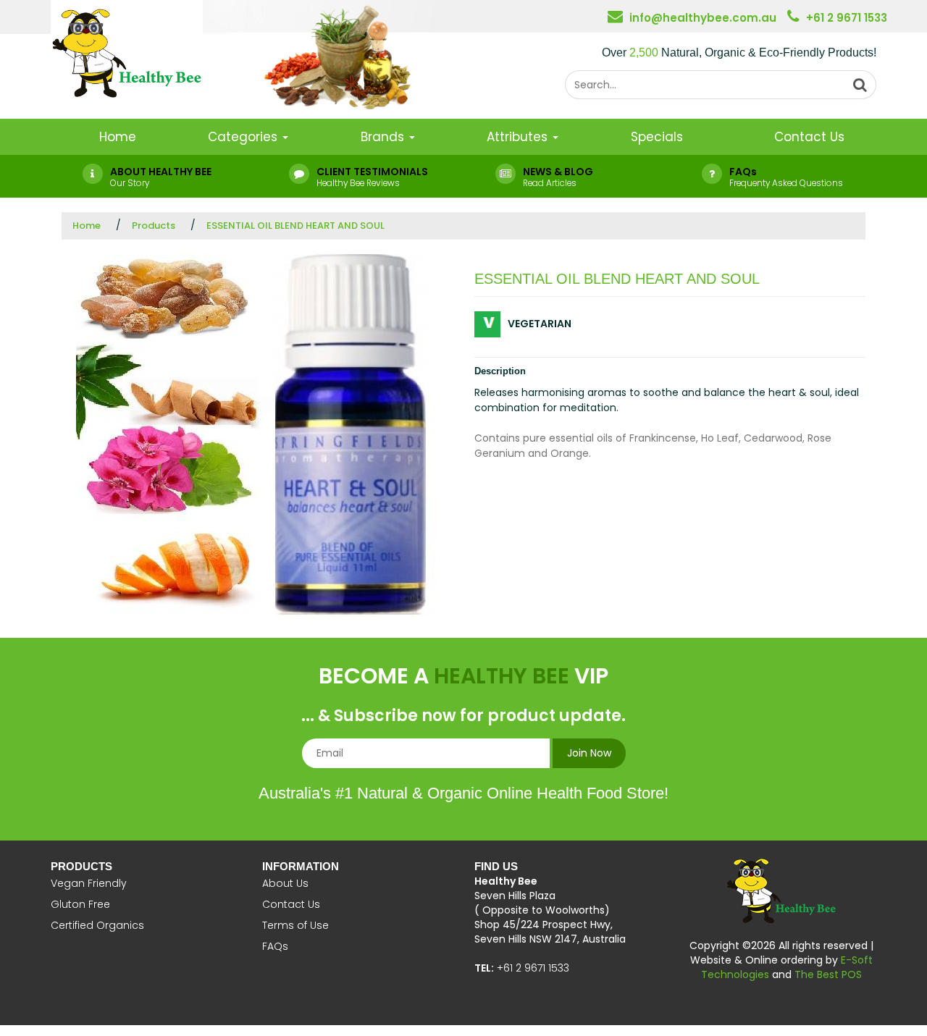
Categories (244, 137)
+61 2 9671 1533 (846, 17)
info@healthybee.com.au (702, 17)
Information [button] (300, 866)
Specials (657, 137)
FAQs (743, 171)
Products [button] (81, 866)
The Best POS (828, 974)
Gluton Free (80, 904)
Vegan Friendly (89, 883)
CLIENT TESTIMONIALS (372, 171)
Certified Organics (97, 925)
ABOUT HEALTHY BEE (160, 171)
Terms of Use (295, 925)
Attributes (519, 137)
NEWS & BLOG (558, 171)
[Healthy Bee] (127, 50)
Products (153, 225)
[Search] (860, 84)
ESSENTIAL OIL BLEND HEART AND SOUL (295, 225)
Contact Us (809, 137)
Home (117, 137)
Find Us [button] (496, 866)
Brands (384, 137)
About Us (285, 883)
